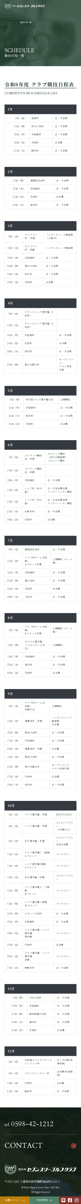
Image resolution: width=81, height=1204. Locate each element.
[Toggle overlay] (72, 6)
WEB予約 (44, 1200)
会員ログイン (14, 1200)
